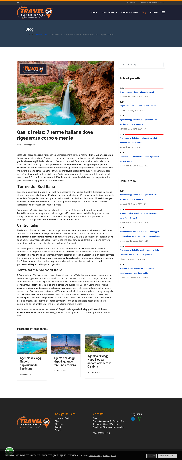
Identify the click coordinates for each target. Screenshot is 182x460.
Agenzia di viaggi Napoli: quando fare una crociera (65, 361)
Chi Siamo (59, 424)
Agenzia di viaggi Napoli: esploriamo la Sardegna (31, 363)
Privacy (58, 430)
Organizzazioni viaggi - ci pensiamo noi (137, 92)
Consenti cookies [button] (167, 456)
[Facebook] (18, 2)
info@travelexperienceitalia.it (152, 2)
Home (94, 12)
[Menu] (163, 12)
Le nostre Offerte (129, 12)
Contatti (154, 12)
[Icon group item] (134, 416)
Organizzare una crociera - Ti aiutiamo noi (138, 106)
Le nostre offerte (62, 418)
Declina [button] (151, 456)
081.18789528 (132, 2)
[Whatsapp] (22, 2)
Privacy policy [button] (109, 455)
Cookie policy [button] (95, 455)
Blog (144, 12)
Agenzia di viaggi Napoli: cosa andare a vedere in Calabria (99, 361)
